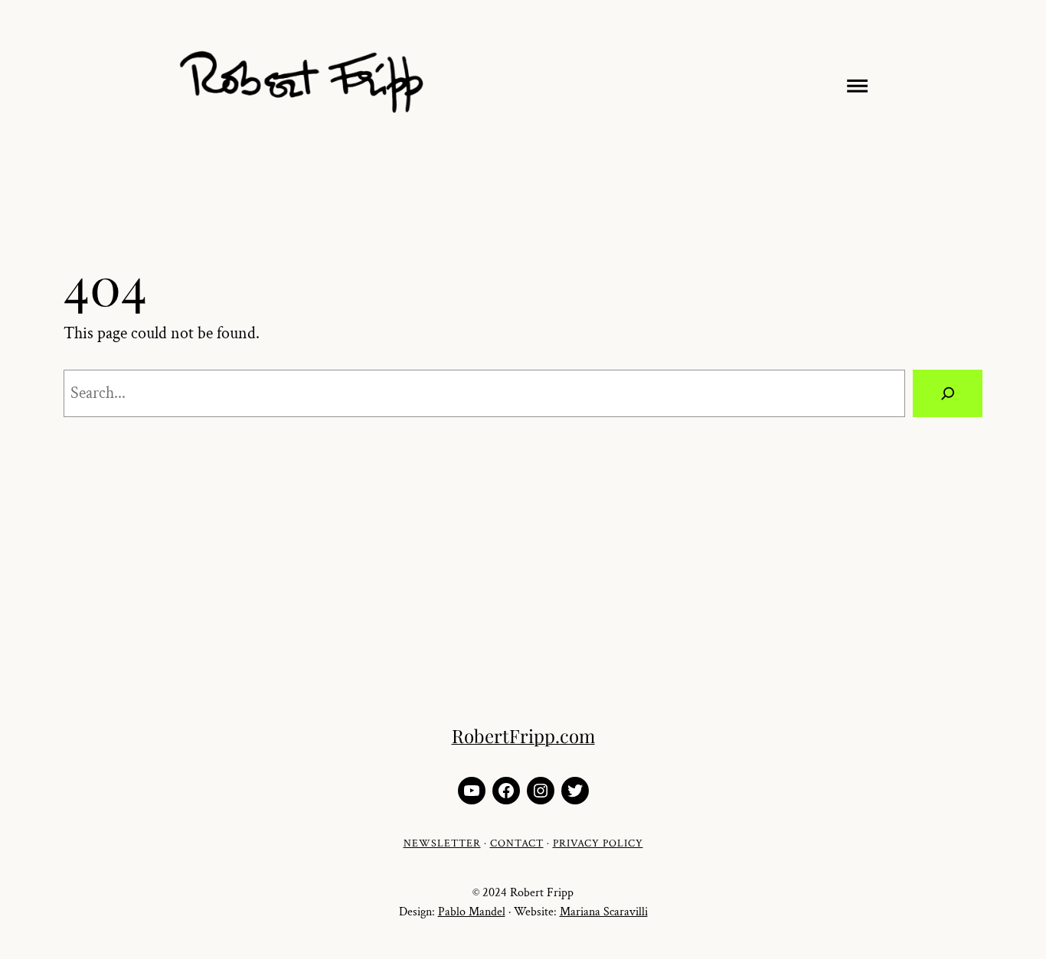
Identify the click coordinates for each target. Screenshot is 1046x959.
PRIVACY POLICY (598, 843)
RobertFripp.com (523, 735)
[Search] (947, 393)
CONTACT (517, 843)
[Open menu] (854, 83)
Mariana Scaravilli (604, 912)
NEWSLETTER (442, 843)
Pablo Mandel (471, 912)
